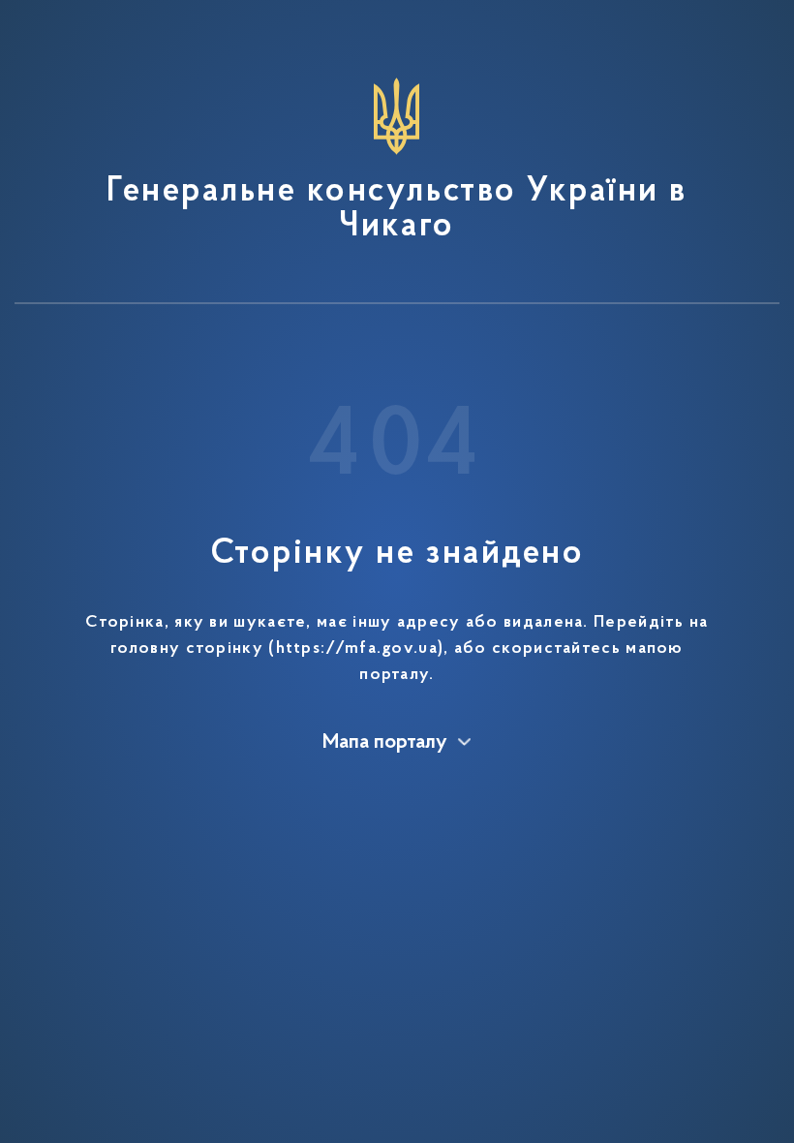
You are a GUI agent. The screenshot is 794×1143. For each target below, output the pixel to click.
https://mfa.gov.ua (357, 649)
